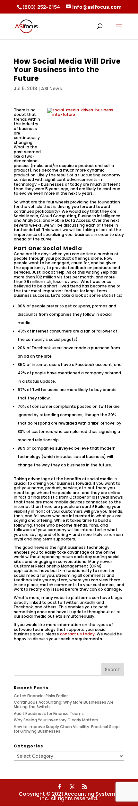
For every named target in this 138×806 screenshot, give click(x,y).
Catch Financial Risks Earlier (41, 695)
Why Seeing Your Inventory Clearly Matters (56, 720)
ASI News (51, 88)
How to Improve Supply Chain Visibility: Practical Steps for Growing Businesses (67, 729)
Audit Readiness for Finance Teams (49, 713)
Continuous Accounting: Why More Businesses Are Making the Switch (64, 704)
